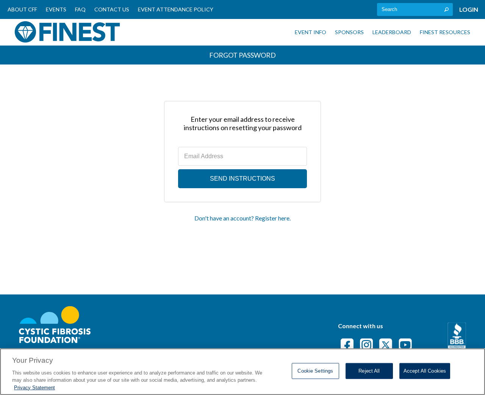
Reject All (369, 371)
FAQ (80, 9)
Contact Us (111, 9)
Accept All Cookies (425, 371)
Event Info (310, 32)
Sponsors (349, 32)
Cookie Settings (315, 371)
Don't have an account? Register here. (242, 218)
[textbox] (415, 9)
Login (468, 9)
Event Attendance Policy (175, 9)
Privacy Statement (34, 387)
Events (56, 9)
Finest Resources (445, 32)
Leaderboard (391, 32)
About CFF (22, 9)
